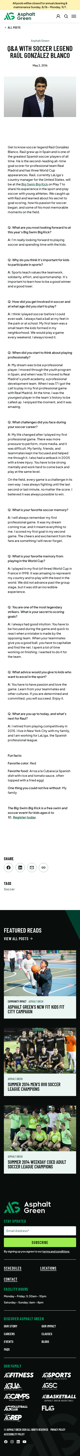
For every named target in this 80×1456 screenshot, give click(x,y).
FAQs (7, 1349)
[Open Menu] (73, 16)
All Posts (14, 27)
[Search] (66, 16)
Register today (24, 817)
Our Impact (49, 1326)
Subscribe (40, 1242)
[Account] (58, 16)
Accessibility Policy (14, 1434)
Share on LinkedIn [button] (20, 867)
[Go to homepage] (19, 16)
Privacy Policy (57, 1429)
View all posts (16, 938)
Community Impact (17, 1001)
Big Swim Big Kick (34, 184)
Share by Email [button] (32, 867)
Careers (9, 1334)
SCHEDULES (13, 1268)
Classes (47, 1334)
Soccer (9, 889)
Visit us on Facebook (6, 1442)
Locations (48, 1268)
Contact (10, 1279)
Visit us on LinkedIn (18, 1442)
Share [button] (43, 867)
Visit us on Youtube (24, 1442)
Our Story (10, 1326)
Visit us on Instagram (12, 1442)
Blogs (45, 1341)
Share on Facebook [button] (8, 867)
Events (8, 1341)
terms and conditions (55, 1251)
